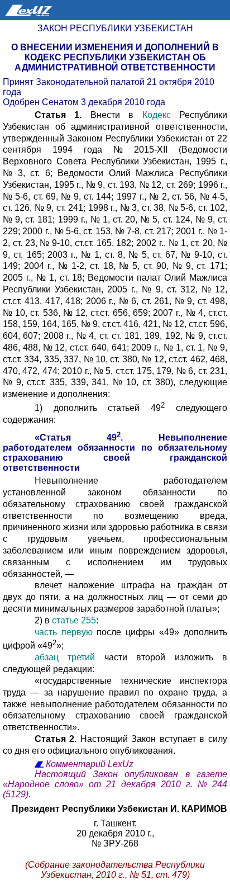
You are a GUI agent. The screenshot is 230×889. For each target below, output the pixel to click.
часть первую (64, 632)
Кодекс (156, 115)
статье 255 (74, 620)
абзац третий (65, 657)
